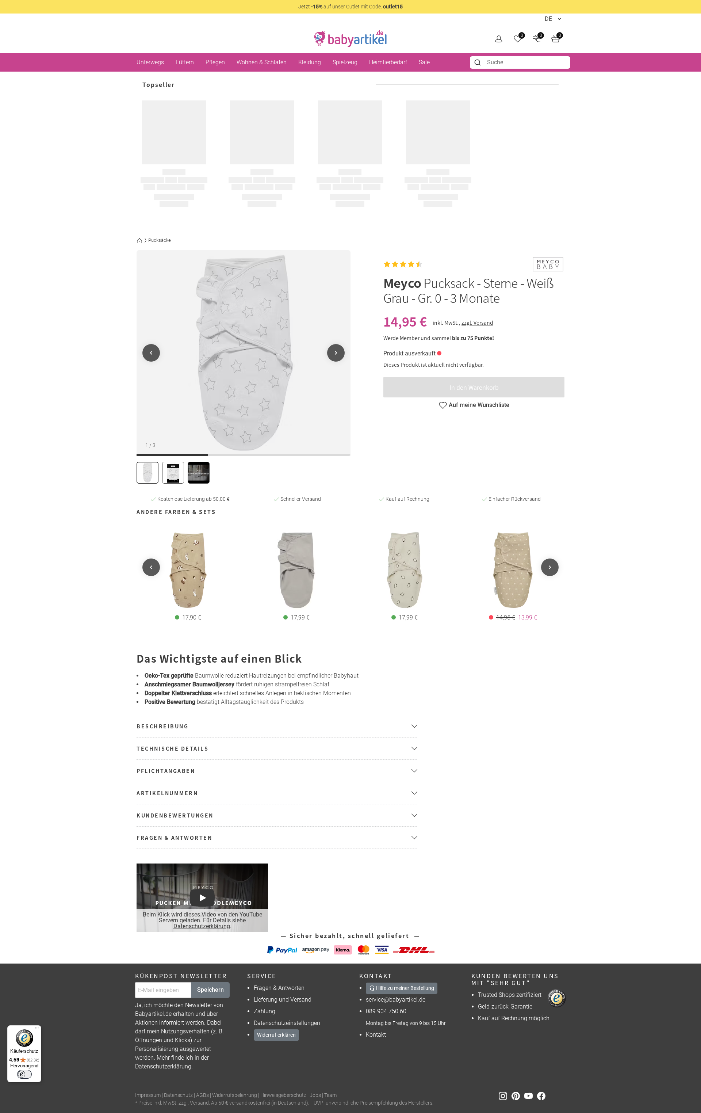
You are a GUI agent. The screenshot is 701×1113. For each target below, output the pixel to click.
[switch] (24, 1074)
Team (330, 1095)
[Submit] (478, 62)
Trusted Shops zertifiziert (509, 994)
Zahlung (264, 1011)
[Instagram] (505, 1095)
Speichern (210, 989)
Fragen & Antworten (279, 987)
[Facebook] (542, 1095)
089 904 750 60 (386, 1011)
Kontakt (376, 1034)
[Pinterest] (518, 1095)
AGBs (202, 1095)
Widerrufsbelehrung (234, 1095)
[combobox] (520, 62)
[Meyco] (548, 264)
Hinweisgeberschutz (283, 1095)
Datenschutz (178, 1095)
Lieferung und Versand (282, 999)
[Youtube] (530, 1095)
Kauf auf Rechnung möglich (513, 1018)
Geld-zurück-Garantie (505, 1006)
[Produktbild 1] (147, 473)
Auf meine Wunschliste (479, 404)
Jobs (315, 1095)
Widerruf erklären (276, 1035)
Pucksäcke (159, 240)
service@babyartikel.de (395, 999)
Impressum (148, 1095)
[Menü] (36, 1029)
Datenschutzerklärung (201, 926)
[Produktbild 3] (199, 473)
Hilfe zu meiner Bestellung (404, 988)
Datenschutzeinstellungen (287, 1022)
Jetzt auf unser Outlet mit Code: (350, 6)
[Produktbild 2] (173, 473)
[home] (350, 39)
